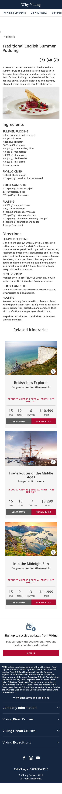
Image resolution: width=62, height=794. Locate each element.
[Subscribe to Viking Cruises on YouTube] (38, 758)
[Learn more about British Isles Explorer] (31, 358)
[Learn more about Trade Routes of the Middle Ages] (31, 448)
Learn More (18, 421)
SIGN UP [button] (31, 653)
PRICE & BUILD (43, 421)
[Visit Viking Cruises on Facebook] (24, 758)
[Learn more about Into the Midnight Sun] (31, 539)
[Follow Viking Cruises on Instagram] (31, 758)
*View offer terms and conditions (31, 697)
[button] (31, 37)
